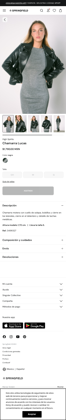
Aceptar (32, 414)
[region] (33, 404)
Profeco (5, 359)
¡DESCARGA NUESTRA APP (16, 3)
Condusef (6, 362)
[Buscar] (41, 10)
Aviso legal (6, 348)
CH (12, 174)
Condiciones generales (11, 351)
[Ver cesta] (60, 10)
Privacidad (6, 355)
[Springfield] (19, 10)
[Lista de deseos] (54, 10)
